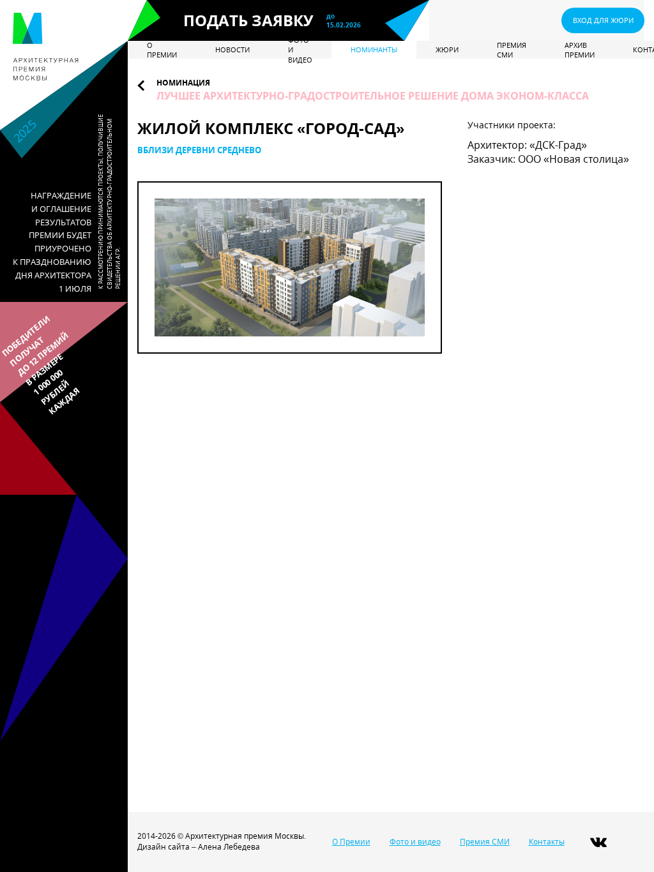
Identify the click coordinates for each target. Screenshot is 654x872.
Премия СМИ (511, 50)
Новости (232, 49)
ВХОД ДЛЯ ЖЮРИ (603, 20)
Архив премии (580, 50)
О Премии (351, 841)
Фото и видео (300, 50)
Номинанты (374, 49)
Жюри (447, 49)
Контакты (547, 841)
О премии (162, 50)
